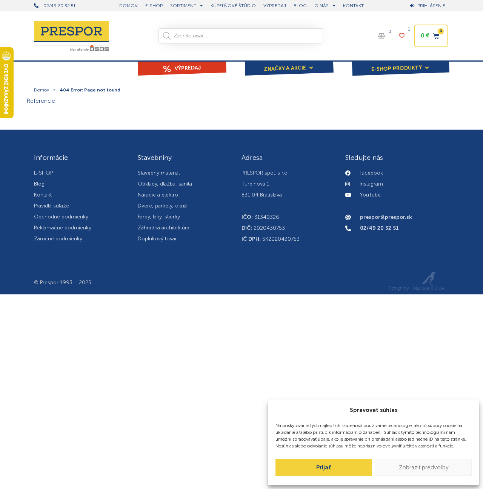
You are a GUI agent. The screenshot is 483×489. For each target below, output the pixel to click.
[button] (289, 63)
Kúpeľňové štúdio (233, 5)
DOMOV (128, 5)
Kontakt (353, 5)
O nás (321, 5)
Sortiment (183, 5)
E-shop (154, 5)
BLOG (300, 5)
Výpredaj (274, 5)
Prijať (323, 467)
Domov (41, 90)
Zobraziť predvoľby (424, 467)
